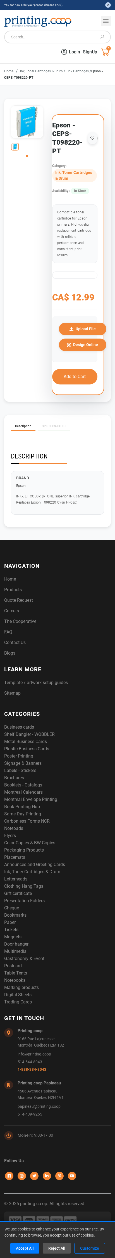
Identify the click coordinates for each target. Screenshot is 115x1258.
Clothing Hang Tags (23, 886)
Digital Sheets (18, 994)
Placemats (14, 857)
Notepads (13, 828)
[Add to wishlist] (92, 138)
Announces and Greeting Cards (34, 864)
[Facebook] (9, 1176)
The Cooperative (20, 621)
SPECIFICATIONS (54, 426)
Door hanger (16, 944)
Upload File (86, 329)
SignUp (90, 52)
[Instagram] (22, 1176)
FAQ (8, 632)
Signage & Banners (23, 763)
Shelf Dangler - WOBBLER (29, 734)
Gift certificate (18, 893)
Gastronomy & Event (24, 958)
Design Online (85, 344)
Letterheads (15, 879)
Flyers (10, 835)
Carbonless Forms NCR (27, 821)
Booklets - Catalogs (23, 785)
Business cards (19, 727)
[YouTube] (72, 1176)
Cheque (11, 908)
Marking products (21, 987)
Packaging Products (24, 850)
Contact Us (15, 642)
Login (74, 52)
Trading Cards (18, 1002)
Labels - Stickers (20, 770)
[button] (27, 156)
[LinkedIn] (47, 1176)
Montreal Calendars (23, 792)
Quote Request (18, 600)
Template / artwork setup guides (36, 682)
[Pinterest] (59, 1176)
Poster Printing (18, 756)
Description (23, 426)
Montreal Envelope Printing (30, 799)
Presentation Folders (24, 900)
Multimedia (15, 951)
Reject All (56, 1248)
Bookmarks (15, 915)
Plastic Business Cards (26, 748)
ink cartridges (79, 71)
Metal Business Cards (25, 741)
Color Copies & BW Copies (29, 842)
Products (13, 589)
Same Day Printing (22, 814)
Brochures (14, 777)
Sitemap (12, 693)
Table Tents (15, 973)
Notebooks (14, 980)
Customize (89, 1248)
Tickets (11, 929)
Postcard (13, 965)
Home (8, 71)
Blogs (9, 653)
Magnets (12, 936)
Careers (11, 610)
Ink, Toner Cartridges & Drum (42, 71)
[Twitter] (34, 1176)
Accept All (25, 1248)
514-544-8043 (30, 1062)
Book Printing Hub (22, 806)
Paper (10, 922)
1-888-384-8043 (32, 1069)
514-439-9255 (30, 1114)
